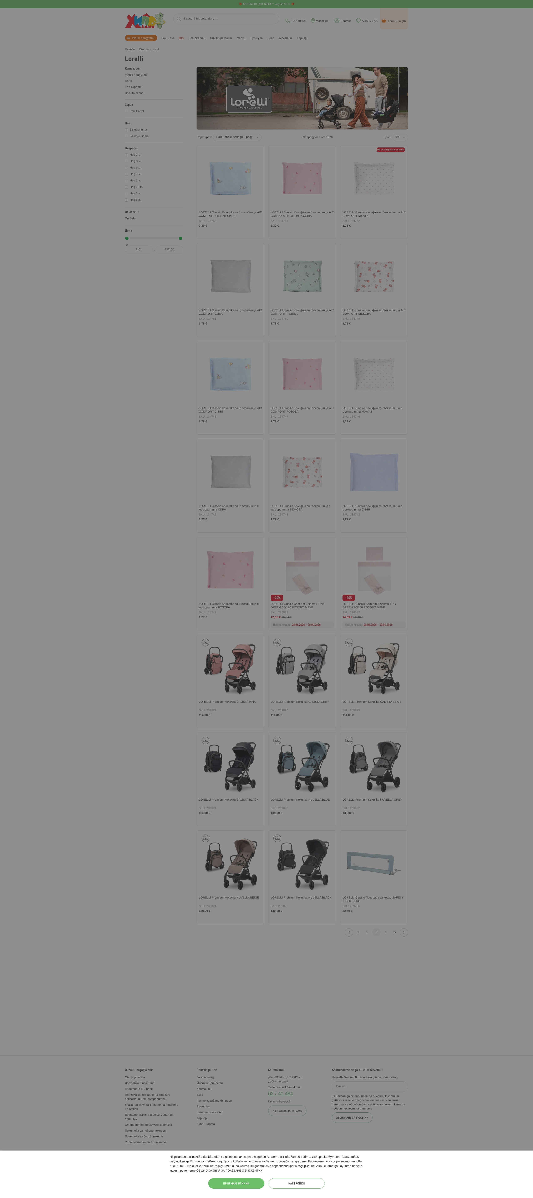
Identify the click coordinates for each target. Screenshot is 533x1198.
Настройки (296, 1183)
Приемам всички (236, 1183)
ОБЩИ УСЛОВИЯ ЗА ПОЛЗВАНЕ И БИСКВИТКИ (229, 1170)
